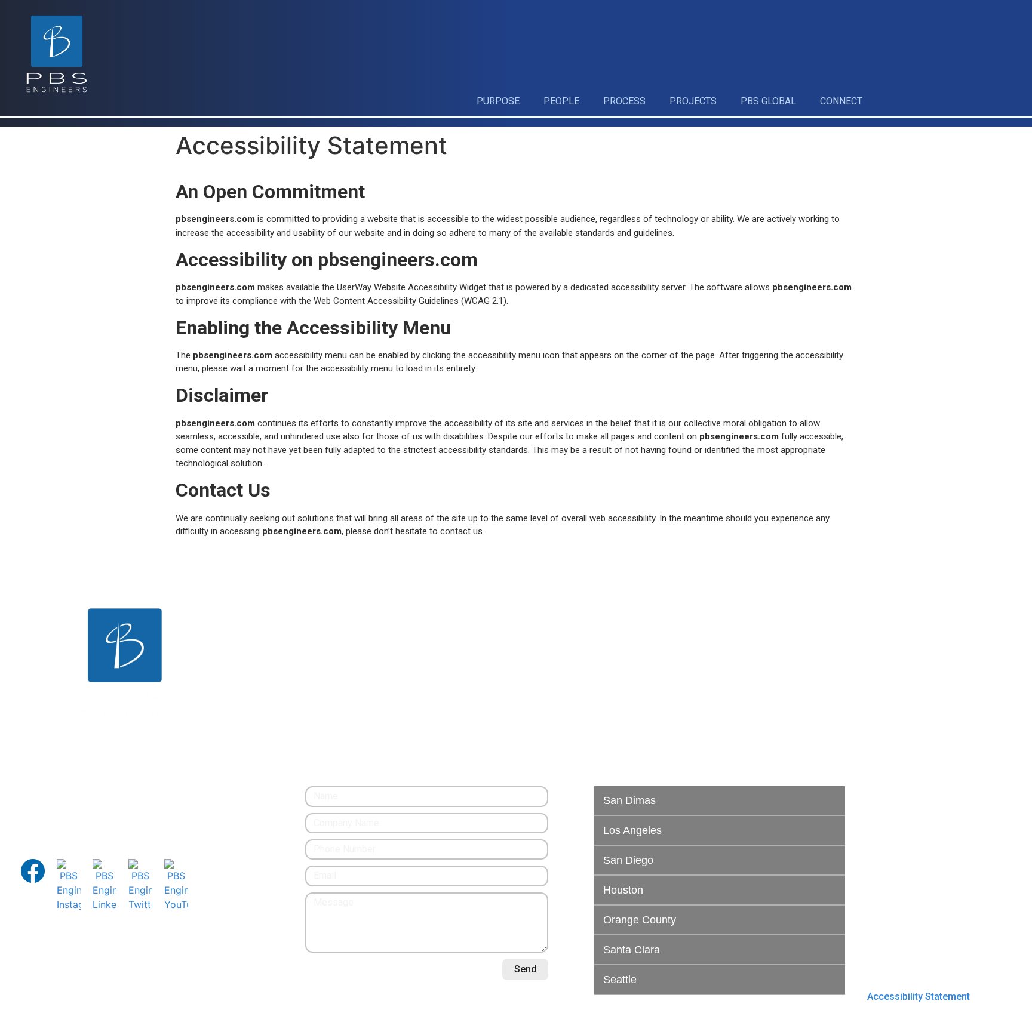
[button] (719, 801)
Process (624, 101)
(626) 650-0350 (54, 793)
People (561, 101)
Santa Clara (631, 950)
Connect (841, 101)
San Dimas (629, 800)
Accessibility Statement (918, 996)
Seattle (620, 980)
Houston (623, 890)
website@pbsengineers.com (81, 807)
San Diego (628, 860)
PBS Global (768, 101)
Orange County (639, 920)
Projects (693, 101)
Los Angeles (632, 830)
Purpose (498, 101)
